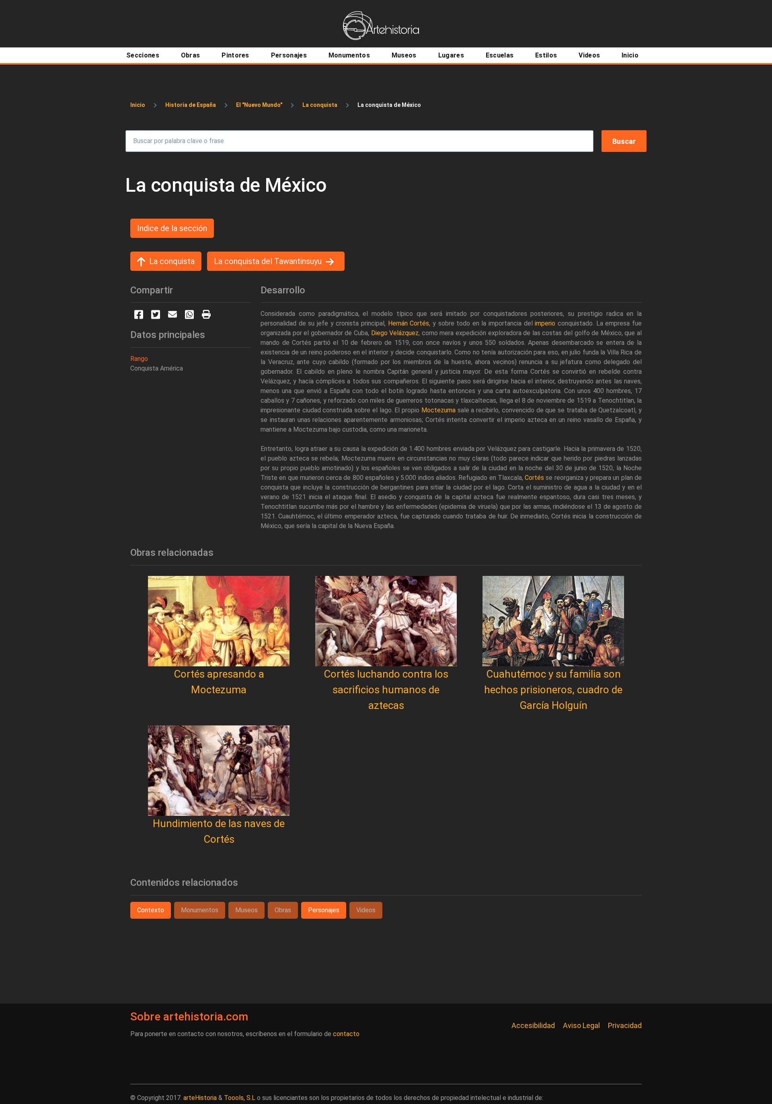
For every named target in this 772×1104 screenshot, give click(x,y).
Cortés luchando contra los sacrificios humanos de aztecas (386, 689)
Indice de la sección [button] (172, 228)
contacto (346, 1034)
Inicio (137, 105)
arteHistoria (200, 1098)
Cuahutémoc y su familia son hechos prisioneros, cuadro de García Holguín (553, 689)
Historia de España (190, 105)
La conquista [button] (172, 261)
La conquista (319, 105)
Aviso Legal (581, 1025)
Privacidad (625, 1025)
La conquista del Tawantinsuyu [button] (268, 261)
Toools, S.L (239, 1098)
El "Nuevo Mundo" (259, 105)
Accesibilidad (533, 1025)
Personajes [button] (323, 910)
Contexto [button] (150, 910)
